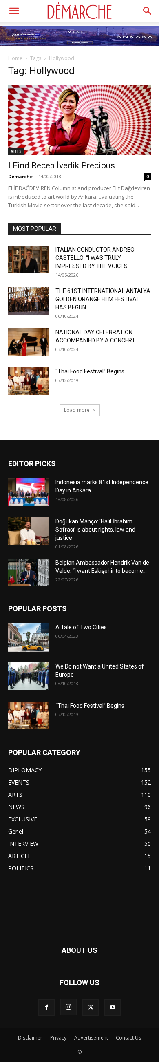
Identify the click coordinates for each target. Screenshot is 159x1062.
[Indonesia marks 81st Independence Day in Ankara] (28, 492)
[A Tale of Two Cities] (28, 637)
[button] (14, 11)
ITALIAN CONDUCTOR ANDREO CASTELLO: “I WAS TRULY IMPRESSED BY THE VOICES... (95, 257)
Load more (77, 410)
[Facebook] (46, 1007)
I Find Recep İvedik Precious (61, 165)
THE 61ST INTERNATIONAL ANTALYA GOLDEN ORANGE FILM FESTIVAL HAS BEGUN (102, 299)
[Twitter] (90, 1007)
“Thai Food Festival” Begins (89, 371)
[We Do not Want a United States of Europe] (28, 676)
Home (15, 58)
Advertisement (91, 1037)
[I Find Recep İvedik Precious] (79, 120)
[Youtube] (112, 1007)
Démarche (20, 176)
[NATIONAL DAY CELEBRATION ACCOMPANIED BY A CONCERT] (28, 342)
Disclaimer (30, 1037)
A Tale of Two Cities (81, 627)
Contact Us (128, 1037)
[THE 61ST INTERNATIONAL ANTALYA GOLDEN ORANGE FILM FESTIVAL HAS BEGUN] (28, 301)
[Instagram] (68, 1007)
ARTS (16, 151)
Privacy (58, 1037)
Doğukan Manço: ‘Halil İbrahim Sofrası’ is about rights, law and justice (95, 529)
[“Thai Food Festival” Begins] (28, 381)
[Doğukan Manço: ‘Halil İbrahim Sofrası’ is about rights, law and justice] (28, 531)
